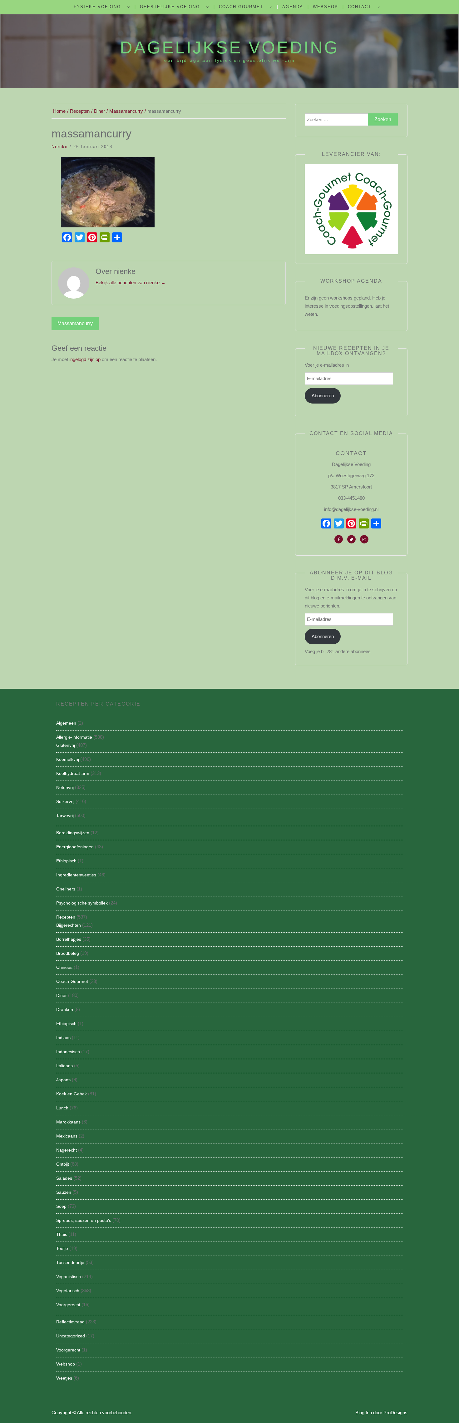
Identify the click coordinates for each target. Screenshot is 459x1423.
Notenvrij (65, 787)
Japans (63, 1079)
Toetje (62, 1248)
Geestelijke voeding (170, 7)
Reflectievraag (70, 1321)
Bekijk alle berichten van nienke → (130, 282)
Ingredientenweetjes (76, 874)
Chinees (64, 967)
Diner (61, 995)
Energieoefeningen (75, 846)
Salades (64, 1178)
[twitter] (351, 539)
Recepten (65, 917)
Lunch (62, 1107)
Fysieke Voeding (97, 7)
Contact (359, 7)
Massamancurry (75, 323)
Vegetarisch (67, 1290)
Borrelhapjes (68, 939)
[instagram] (364, 539)
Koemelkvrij (67, 759)
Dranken (64, 1009)
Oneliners (65, 888)
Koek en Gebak (71, 1093)
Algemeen (66, 723)
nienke (60, 146)
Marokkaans (68, 1121)
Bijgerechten (68, 925)
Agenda (292, 7)
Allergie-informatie (74, 737)
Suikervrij (65, 801)
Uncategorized (70, 1335)
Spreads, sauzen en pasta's (83, 1220)
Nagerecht (66, 1150)
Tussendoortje (70, 1262)
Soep (61, 1206)
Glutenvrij (65, 745)
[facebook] (338, 539)
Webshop (325, 7)
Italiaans (64, 1065)
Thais (61, 1234)
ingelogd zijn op (85, 359)
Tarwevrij (65, 815)
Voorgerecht (68, 1304)
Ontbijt (62, 1164)
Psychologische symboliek (82, 902)
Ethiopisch (66, 860)
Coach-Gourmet (241, 7)
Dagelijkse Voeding (229, 47)
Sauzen (63, 1192)
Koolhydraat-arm (72, 773)
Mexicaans (66, 1135)
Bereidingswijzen (72, 832)
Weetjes (64, 1378)
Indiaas (63, 1037)
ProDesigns (395, 1412)
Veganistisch (68, 1276)
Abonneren (323, 395)
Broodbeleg (67, 953)
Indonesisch (68, 1051)
